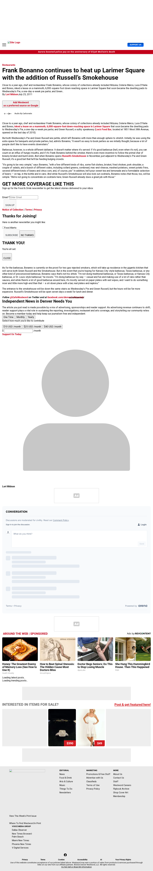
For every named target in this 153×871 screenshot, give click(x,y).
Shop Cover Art (120, 792)
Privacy (38, 209)
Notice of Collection (12, 209)
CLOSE (7, 258)
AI (101, 860)
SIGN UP (9, 205)
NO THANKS (27, 235)
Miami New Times (20, 840)
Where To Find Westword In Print (25, 823)
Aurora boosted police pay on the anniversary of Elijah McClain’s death (76, 52)
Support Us (135, 45)
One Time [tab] (8, 317)
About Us (117, 774)
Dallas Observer (19, 830)
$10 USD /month (12, 326)
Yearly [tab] (31, 317)
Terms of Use (93, 785)
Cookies (61, 860)
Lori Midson (12, 94)
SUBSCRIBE (11, 235)
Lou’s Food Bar (103, 129)
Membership (119, 796)
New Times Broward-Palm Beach (22, 835)
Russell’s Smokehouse (74, 156)
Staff (115, 781)
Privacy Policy (93, 789)
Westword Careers (122, 785)
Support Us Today (11, 334)
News (62, 774)
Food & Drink (65, 778)
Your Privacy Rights (123, 860)
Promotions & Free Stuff (98, 774)
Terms (28, 209)
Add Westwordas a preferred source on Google (20, 104)
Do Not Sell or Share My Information (76, 867)
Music (62, 785)
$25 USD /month (32, 326)
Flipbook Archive (121, 789)
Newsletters (65, 792)
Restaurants (8, 65)
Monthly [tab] (20, 317)
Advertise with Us (94, 778)
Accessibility (82, 860)
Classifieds (91, 781)
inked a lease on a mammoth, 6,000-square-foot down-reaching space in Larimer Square (62, 126)
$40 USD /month (52, 326)
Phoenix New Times (21, 844)
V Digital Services (20, 848)
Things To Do (65, 789)
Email (6, 197)
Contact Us (118, 778)
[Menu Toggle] (4, 45)
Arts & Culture (66, 781)
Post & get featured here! (132, 704)
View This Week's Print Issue (22, 816)
